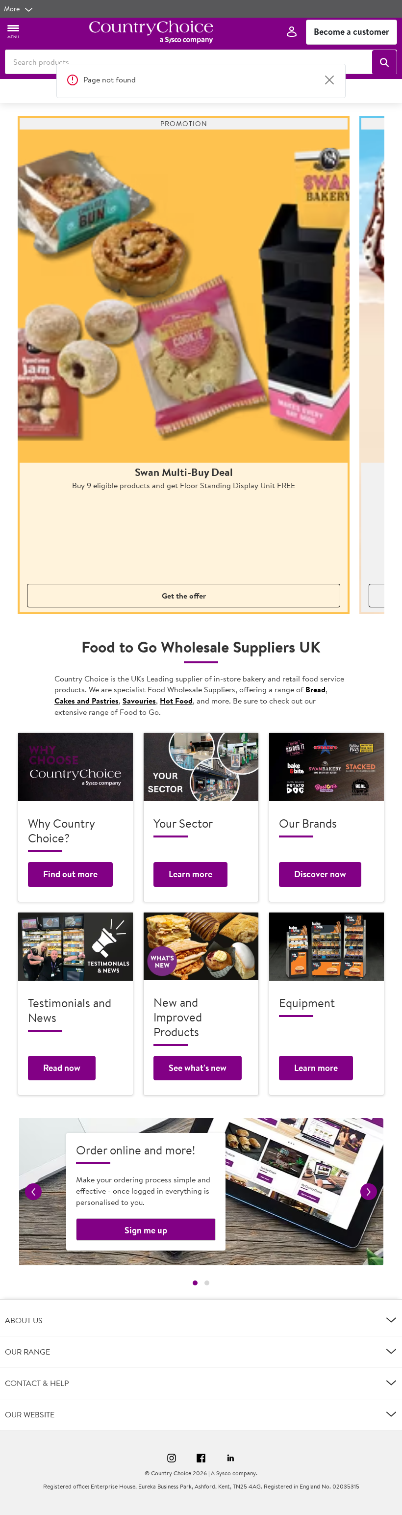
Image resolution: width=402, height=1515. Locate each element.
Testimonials (200, 90)
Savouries (139, 700)
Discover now (320, 874)
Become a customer (351, 32)
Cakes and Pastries (86, 700)
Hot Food (176, 700)
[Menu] (13, 31)
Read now (61, 1068)
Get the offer (184, 595)
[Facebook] (201, 1459)
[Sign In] (292, 32)
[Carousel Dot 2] (207, 1283)
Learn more (190, 874)
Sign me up (146, 1230)
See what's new (197, 1068)
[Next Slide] (271, 90)
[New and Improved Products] (201, 946)
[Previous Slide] (130, 90)
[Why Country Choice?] (75, 767)
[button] (384, 62)
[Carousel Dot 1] (195, 1283)
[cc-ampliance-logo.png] (151, 32)
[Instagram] (171, 1459)
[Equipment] (326, 947)
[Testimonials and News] (75, 947)
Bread (315, 689)
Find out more (70, 874)
